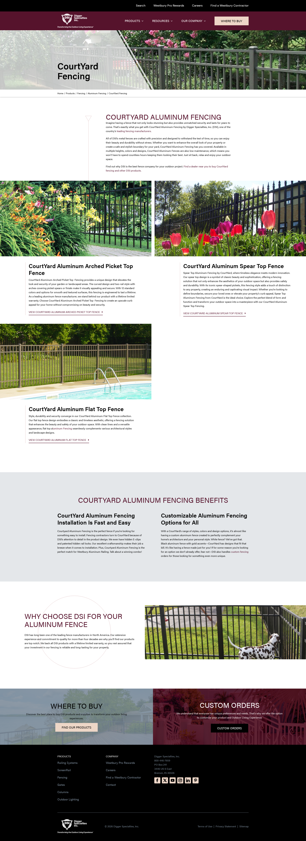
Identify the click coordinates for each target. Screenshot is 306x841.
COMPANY (112, 756)
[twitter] (165, 780)
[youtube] (173, 780)
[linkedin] (188, 780)
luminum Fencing (62, 428)
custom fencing (239, 552)
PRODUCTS (64, 756)
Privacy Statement (226, 826)
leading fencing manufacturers (134, 131)
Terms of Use (205, 826)
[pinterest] (196, 780)
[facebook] (157, 780)
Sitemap (244, 826)
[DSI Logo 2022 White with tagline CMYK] (75, 820)
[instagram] (180, 780)
